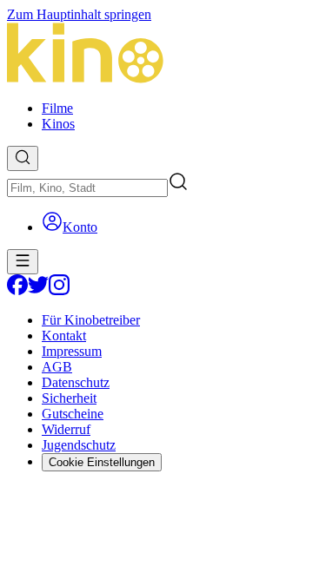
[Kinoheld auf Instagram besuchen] (59, 290)
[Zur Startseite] (163, 55)
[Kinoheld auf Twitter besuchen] (38, 290)
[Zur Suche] (22, 158)
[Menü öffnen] (22, 261)
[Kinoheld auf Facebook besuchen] (17, 290)
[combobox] (87, 188)
